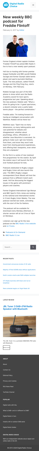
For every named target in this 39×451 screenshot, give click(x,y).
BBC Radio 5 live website (26, 224)
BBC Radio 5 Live (13, 235)
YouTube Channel (8, 392)
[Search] (33, 247)
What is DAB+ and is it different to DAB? (16, 410)
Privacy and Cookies (9, 381)
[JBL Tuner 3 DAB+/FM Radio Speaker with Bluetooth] (19, 326)
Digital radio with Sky (10, 405)
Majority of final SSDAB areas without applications (19, 269)
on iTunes (10, 226)
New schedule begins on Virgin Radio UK (16, 288)
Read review (6, 347)
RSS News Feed (8, 386)
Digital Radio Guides (9, 427)
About (5, 364)
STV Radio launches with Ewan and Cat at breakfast (16, 282)
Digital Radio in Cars (9, 416)
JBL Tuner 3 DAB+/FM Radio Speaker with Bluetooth (17, 307)
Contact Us (6, 370)
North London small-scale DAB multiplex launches (19, 275)
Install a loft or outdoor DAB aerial (14, 421)
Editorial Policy (7, 375)
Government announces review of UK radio (17, 264)
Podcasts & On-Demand (15, 232)
